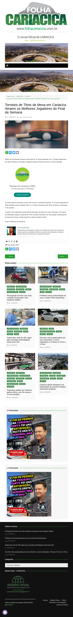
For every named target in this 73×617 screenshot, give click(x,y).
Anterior (11, 256)
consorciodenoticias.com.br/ (26, 237)
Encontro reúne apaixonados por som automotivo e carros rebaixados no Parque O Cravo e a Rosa (36, 552)
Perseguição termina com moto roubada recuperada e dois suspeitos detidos (19, 298)
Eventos (59, 331)
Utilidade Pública (55, 600)
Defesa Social (20, 373)
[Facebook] (12, 241)
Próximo (62, 256)
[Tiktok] (14, 241)
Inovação (28, 378)
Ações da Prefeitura (46, 286)
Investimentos (53, 289)
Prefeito (60, 378)
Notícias (25, 117)
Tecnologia (10, 386)
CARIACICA (11, 286)
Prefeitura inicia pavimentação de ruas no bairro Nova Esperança (25, 538)
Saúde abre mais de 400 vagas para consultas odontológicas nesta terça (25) (19, 340)
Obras (42, 292)
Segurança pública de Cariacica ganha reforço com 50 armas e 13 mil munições (19, 392)
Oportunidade (18, 331)
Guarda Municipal (21, 286)
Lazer (20, 117)
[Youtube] (7, 241)
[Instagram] (9, 241)
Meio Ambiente (44, 378)
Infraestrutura (20, 289)
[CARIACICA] (23, 182)
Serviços (22, 292)
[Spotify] (17, 241)
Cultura (51, 328)
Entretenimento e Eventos (47, 331)
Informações (11, 289)
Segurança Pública (12, 292)
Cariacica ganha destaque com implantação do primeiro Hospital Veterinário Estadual (53, 387)
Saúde (25, 331)
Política (64, 600)
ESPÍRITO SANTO (13, 375)
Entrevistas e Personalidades (57, 602)
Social (30, 117)
